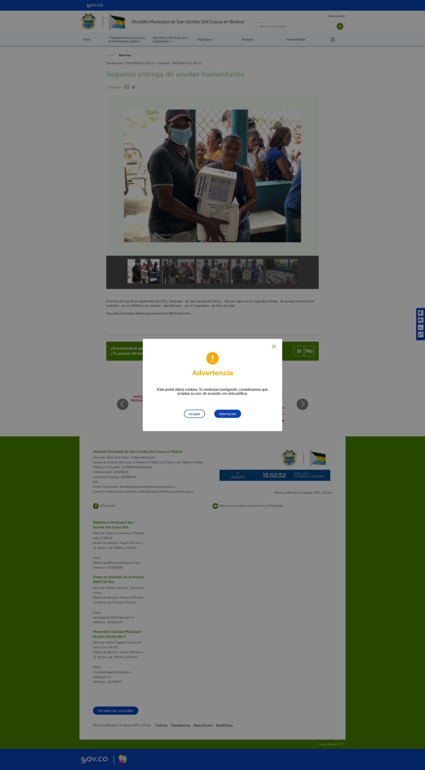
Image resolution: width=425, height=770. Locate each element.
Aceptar (194, 414)
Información (227, 414)
